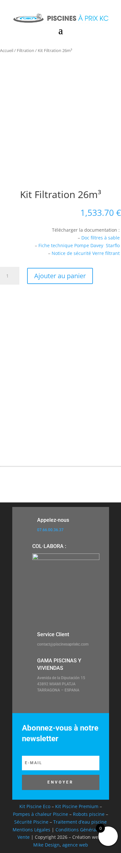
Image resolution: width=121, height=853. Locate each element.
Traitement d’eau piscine (80, 822)
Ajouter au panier (60, 275)
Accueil (6, 50)
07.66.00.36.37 (50, 530)
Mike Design (46, 845)
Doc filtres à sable (100, 238)
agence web (75, 845)
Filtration (25, 50)
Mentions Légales (31, 830)
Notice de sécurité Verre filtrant (86, 253)
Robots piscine (89, 814)
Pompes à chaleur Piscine (40, 814)
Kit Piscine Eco (34, 806)
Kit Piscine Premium (76, 806)
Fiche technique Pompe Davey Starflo (79, 245)
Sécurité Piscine (31, 822)
